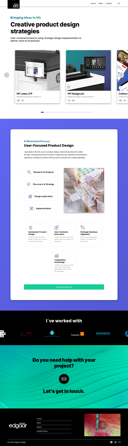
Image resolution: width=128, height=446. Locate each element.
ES (119, 3)
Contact (109, 3)
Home (39, 419)
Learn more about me (64, 287)
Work (101, 3)
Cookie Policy (42, 431)
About (93, 3)
